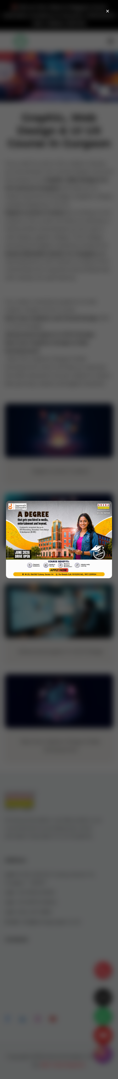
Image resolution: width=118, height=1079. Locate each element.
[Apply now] (59, 539)
